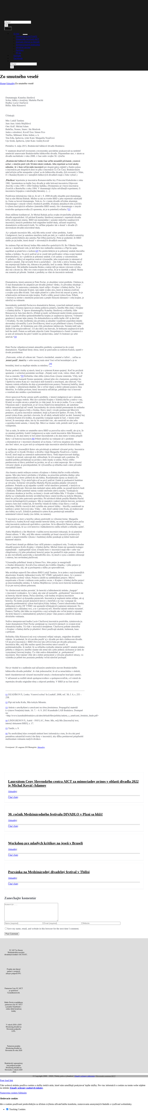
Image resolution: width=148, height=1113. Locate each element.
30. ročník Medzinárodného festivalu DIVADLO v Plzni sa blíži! (55, 814)
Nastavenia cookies (9, 1093)
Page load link (6, 1080)
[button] (13, 61)
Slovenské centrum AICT (105, 1076)
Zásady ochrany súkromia (85, 1076)
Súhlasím (22, 1093)
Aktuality (41, 747)
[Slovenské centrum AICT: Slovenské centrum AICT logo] (74, 19)
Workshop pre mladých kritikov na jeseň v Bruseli (45, 843)
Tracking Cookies (17, 1109)
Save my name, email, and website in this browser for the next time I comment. (43, 928)
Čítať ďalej (13, 797)
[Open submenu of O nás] (25, 34)
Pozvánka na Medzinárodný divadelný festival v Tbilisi (49, 872)
